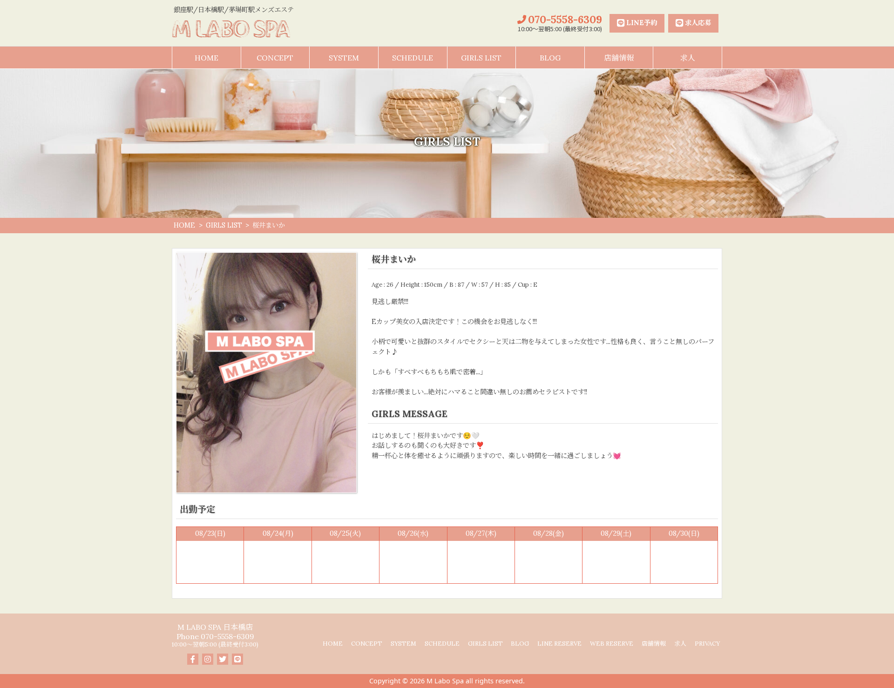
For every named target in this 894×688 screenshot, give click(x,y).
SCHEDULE (412, 57)
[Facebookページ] (192, 659)
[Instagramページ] (207, 659)
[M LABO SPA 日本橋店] (234, 29)
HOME (206, 57)
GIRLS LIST (481, 57)
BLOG (550, 57)
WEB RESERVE (611, 644)
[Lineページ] (237, 659)
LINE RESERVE (559, 644)
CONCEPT (275, 57)
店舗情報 (619, 57)
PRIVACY (707, 644)
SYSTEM (344, 57)
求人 (687, 57)
